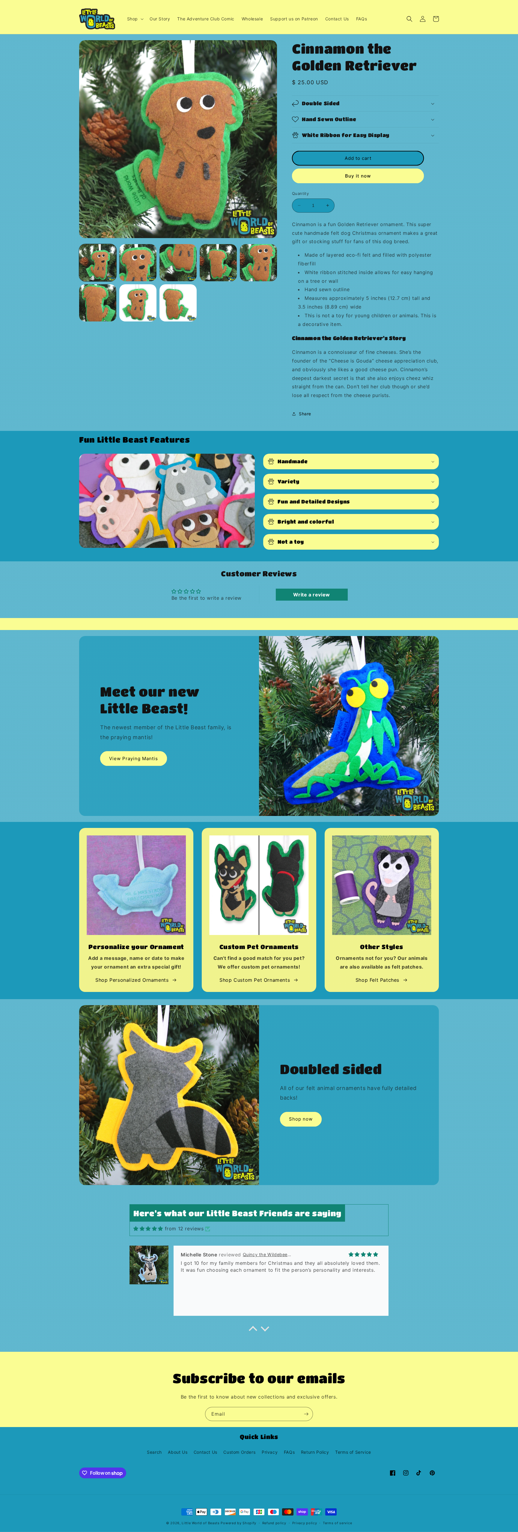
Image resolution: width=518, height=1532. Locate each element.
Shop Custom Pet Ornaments (254, 980)
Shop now (301, 1119)
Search (154, 1452)
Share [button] (305, 413)
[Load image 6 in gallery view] (97, 302)
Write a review (311, 595)
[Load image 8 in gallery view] (178, 302)
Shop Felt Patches (377, 980)
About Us (177, 1452)
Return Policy (315, 1452)
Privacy (270, 1452)
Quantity (300, 193)
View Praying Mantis (133, 758)
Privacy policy (304, 1523)
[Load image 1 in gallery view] (97, 262)
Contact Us (205, 1452)
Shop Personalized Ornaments (131, 980)
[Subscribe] (306, 1414)
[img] (148, 1228)
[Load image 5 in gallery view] (258, 262)
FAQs (289, 1452)
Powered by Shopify (238, 1523)
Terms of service (337, 1523)
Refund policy (274, 1523)
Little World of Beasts (200, 1523)
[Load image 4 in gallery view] (218, 262)
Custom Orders (239, 1452)
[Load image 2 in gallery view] (137, 262)
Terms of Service (353, 1452)
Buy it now (358, 176)
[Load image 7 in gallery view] (137, 302)
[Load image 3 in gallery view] (178, 262)
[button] (135, 19)
